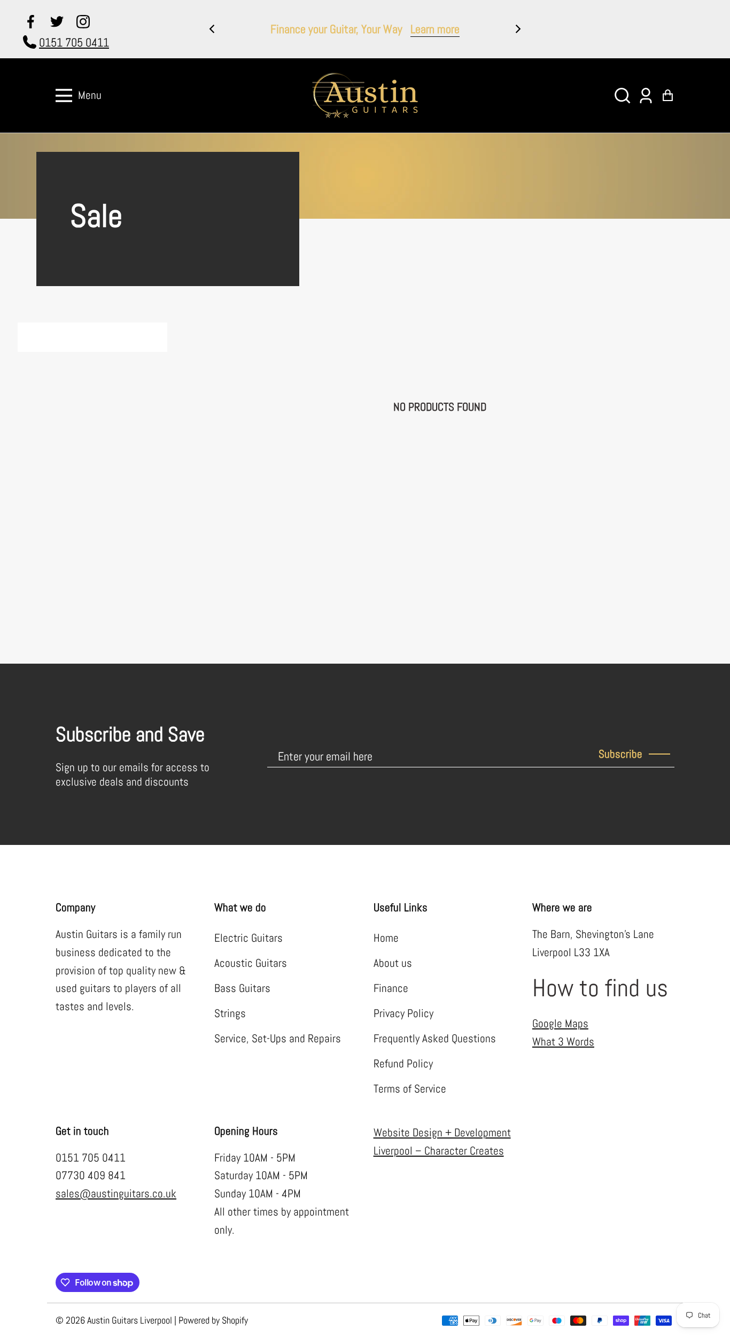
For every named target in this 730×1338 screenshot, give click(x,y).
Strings (230, 1013)
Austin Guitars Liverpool (129, 1320)
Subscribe (620, 754)
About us (393, 963)
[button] (622, 95)
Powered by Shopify (213, 1320)
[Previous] (212, 29)
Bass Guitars (242, 988)
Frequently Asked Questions (435, 1038)
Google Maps (560, 1024)
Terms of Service (410, 1089)
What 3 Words (563, 1042)
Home (386, 938)
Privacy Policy (403, 1013)
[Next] (517, 29)
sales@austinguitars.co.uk (116, 1194)
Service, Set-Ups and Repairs (277, 1038)
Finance (391, 988)
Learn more (435, 28)
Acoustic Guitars (250, 963)
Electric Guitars (248, 938)
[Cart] (667, 95)
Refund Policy (403, 1064)
